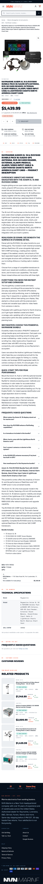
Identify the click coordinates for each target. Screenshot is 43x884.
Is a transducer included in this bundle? (17, 433)
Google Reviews (28, 839)
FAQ (28, 143)
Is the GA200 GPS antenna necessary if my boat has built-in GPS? (19, 456)
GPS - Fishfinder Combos (9, 23)
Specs (20, 143)
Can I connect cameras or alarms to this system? (17, 448)
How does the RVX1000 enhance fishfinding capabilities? (18, 426)
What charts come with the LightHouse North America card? (19, 440)
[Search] (38, 13)
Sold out (24, 121)
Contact (25, 836)
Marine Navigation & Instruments (17, 20)
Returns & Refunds (8, 851)
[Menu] (3, 6)
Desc (12, 143)
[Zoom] (38, 38)
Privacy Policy (6, 858)
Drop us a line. (23, 648)
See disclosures (32, 113)
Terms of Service (7, 854)
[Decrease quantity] (4, 121)
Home (3, 20)
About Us (26, 832)
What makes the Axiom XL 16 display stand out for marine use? (19, 418)
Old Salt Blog (6, 832)
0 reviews (17, 99)
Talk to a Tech (6, 836)
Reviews (36, 143)
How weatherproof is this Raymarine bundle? (19, 463)
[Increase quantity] (12, 121)
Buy (5, 143)
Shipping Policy (7, 848)
